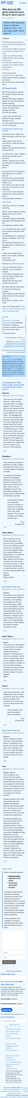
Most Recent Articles (12, 1034)
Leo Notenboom (9, 359)
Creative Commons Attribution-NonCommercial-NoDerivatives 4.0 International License (11, 1091)
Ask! (7, 1027)
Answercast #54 (8, 75)
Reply (5, 451)
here (23, 1014)
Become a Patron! (11, 1044)
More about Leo (7, 376)
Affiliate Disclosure (11, 1068)
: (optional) (9, 999)
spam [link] (15, 212)
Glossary (8, 1036)
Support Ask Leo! (14, 1024)
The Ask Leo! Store (11, 1050)
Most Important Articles (13, 1031)
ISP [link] (9, 94)
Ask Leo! (13, 368)
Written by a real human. (14, 971)
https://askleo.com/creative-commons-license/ (14, 1097)
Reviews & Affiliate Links (14, 1082)
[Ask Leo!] (8, 3)
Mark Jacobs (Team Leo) (11, 587)
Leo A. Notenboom (9, 18)
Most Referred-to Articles (13, 1029)
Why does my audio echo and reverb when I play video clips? (13, 309)
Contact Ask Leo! (11, 1060)
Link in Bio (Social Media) (13, 1038)
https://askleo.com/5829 (19, 341)
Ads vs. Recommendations (14, 1062)
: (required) (12, 1003)
